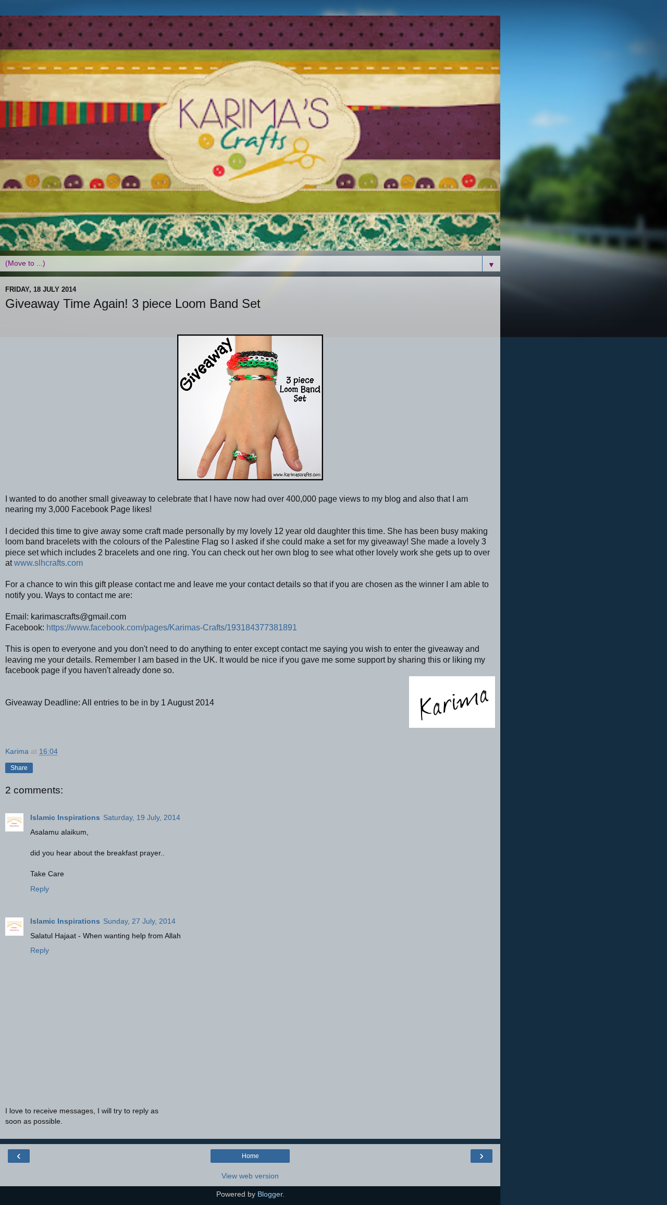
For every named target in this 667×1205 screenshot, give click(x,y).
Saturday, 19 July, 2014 (141, 817)
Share (19, 768)
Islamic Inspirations (65, 817)
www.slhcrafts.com (48, 562)
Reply (39, 889)
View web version (250, 1176)
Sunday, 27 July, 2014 (139, 921)
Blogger (269, 1194)
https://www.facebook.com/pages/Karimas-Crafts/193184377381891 (171, 627)
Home (250, 1156)
